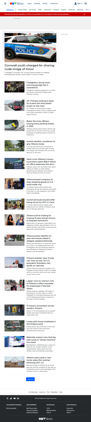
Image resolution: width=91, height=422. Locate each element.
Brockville (72, 9)
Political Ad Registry (32, 412)
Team (60, 392)
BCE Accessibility (11, 408)
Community (47, 9)
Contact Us (42, 392)
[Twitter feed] (7, 398)
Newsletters (54, 392)
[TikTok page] (11, 398)
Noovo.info (70, 408)
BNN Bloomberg (51, 410)
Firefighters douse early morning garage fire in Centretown (38, 85)
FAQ (48, 392)
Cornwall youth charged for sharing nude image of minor (29, 67)
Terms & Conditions (32, 410)
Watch (45, 3)
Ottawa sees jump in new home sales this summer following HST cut (39, 360)
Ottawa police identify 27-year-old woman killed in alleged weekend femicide (39, 238)
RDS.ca (69, 412)
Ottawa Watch (22, 9)
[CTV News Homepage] (16, 3)
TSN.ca (49, 412)
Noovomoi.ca (70, 410)
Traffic (40, 9)
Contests (56, 9)
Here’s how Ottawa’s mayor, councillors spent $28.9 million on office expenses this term (41, 161)
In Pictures (54, 3)
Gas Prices (32, 9)
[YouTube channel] (15, 398)
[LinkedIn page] (18, 398)
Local (29, 3)
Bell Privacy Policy (31, 408)
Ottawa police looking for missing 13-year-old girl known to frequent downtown (41, 218)
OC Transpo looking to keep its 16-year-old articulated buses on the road (40, 103)
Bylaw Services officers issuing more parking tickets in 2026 (40, 123)
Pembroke (80, 9)
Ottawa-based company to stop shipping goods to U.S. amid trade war (40, 182)
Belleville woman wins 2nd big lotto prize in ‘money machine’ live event (41, 339)
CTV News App (33, 392)
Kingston (63, 9)
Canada (37, 3)
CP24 (48, 408)
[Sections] (5, 3)
